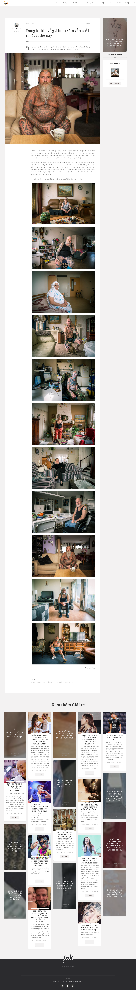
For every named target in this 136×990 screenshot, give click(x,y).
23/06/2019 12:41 (15, 753)
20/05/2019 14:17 (114, 814)
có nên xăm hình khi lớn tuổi (44, 682)
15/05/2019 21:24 (15, 865)
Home (58, 3)
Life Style (65, 3)
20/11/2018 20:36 (115, 22)
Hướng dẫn (90, 3)
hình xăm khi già (66, 682)
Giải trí (119, 3)
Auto (115, 25)
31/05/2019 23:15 (65, 802)
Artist (110, 3)
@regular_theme (114, 83)
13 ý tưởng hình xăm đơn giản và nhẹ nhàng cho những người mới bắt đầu (115, 43)
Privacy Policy (57, 981)
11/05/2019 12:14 (114, 912)
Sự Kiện (127, 3)
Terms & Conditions (68, 981)
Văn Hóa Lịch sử (78, 3)
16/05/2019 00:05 (114, 863)
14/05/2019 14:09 (65, 904)
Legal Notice (78, 981)
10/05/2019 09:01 (15, 914)
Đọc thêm (39, 774)
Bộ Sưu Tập (101, 3)
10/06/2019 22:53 (65, 753)
